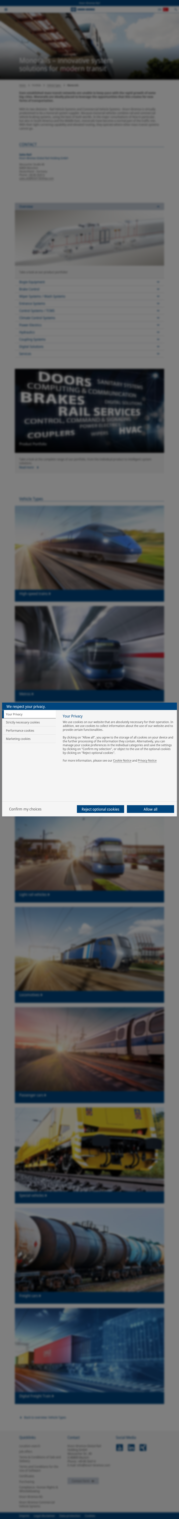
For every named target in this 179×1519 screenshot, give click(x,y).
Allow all (150, 809)
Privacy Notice (147, 760)
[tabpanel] (118, 739)
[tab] (29, 714)
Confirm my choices (25, 808)
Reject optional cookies (100, 809)
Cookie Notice (122, 760)
